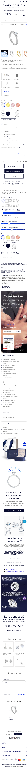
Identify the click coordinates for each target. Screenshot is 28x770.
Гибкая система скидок (9, 394)
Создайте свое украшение (14, 540)
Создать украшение (14, 559)
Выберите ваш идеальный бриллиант (14, 564)
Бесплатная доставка (9, 365)
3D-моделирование (8, 367)
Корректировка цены (8, 386)
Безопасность (6, 371)
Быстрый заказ (14, 166)
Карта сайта (7, 766)
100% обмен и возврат (9, 359)
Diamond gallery (14, 7)
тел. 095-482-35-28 (12, 569)
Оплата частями (7, 377)
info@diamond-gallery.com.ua (15, 571)
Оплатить (14, 176)
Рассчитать (18, 331)
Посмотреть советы (14, 510)
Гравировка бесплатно (9, 388)
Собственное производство (10, 385)
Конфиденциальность (9, 369)
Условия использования (21, 764)
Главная (2, 20)
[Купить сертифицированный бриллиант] (14, 612)
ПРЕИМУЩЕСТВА (8, 355)
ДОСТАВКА (6, 423)
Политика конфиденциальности (8, 764)
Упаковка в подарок (8, 379)
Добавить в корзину (14, 171)
